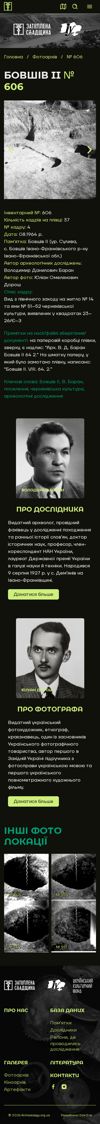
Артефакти (17, 1089)
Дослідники (63, 1030)
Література (66, 1063)
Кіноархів (15, 1082)
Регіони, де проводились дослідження (65, 1043)
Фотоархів (45, 57)
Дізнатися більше (33, 594)
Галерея (16, 1063)
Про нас (16, 1010)
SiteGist (85, 1115)
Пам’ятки (60, 1023)
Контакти (64, 1075)
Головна (13, 57)
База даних (67, 1010)
